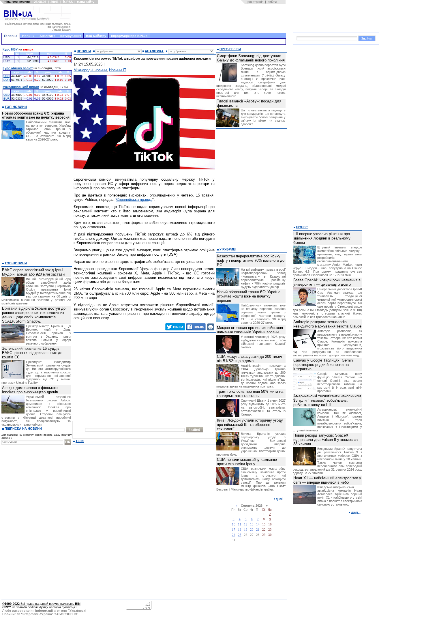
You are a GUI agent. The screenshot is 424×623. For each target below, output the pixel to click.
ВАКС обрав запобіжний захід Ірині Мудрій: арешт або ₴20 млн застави (33, 272)
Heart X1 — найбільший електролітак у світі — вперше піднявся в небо (327, 480)
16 (270, 524)
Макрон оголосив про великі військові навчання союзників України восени (250, 329)
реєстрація (255, 1)
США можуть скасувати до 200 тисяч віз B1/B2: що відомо (249, 358)
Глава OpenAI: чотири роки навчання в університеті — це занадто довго (327, 282)
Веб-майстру (96, 36)
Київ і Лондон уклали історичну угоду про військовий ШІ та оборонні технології (250, 424)
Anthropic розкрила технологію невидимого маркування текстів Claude (327, 324)
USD (6, 76)
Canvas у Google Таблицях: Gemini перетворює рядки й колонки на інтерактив (323, 364)
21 (258, 529)
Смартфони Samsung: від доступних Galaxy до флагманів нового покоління (251, 58)
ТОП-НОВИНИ (16, 106)
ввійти (272, 1)
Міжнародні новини (90, 70)
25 (239, 534)
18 (239, 529)
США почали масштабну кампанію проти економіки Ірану (247, 461)
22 (264, 529)
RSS (69, 1)
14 (258, 524)
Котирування (70, 36)
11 (239, 524)
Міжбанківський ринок (21, 87)
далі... (280, 499)
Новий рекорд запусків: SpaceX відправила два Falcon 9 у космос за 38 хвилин (325, 439)
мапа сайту (85, 1)
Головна (10, 36)
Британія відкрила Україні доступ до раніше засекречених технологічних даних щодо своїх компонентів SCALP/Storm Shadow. (33, 314)
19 (245, 529)
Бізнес (302, 227)
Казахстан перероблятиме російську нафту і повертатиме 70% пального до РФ (250, 260)
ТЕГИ (80, 441)
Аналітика (47, 36)
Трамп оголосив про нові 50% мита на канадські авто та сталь (250, 393)
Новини (28, 36)
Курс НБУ (10, 49)
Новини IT (117, 70)
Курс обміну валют (18, 68)
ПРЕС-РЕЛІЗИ (230, 49)
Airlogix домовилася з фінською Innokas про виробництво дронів (30, 390)
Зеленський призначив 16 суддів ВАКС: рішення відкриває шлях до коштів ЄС (32, 352)
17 (233, 529)
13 (252, 524)
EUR (6, 79)
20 (252, 529)
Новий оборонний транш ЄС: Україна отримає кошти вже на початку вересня (36, 115)
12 (245, 524)
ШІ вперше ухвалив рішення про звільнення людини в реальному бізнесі (321, 238)
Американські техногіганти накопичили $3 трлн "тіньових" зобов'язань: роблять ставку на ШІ (327, 400)
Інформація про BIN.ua (129, 36)
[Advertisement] (180, 18)
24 (233, 534)
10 (233, 524)
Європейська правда (134, 199)
